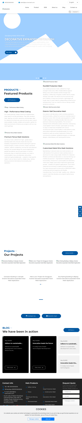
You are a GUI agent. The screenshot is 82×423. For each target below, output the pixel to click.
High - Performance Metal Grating (17, 112)
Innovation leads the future (43, 343)
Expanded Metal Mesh (51, 401)
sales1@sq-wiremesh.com (27, 2)
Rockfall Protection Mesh (52, 86)
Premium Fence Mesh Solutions (16, 137)
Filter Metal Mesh (50, 404)
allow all (48, 419)
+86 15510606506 (12, 386)
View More (9, 52)
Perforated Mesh (32, 401)
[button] (40, 284)
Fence (29, 392)
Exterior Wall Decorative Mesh (54, 111)
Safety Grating (32, 387)
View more (10, 367)
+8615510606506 (9, 2)
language (75, 11)
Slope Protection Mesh (49, 389)
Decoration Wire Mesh (49, 397)
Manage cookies (34, 419)
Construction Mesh (50, 392)
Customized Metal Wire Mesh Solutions (58, 148)
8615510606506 (17, 389)
